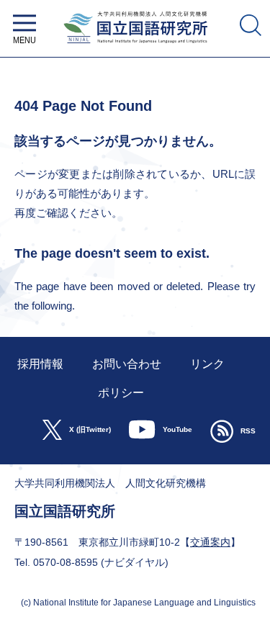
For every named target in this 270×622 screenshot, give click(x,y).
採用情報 (40, 364)
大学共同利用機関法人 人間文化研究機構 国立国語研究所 (135, 47)
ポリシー (121, 393)
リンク (207, 364)
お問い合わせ (126, 364)
